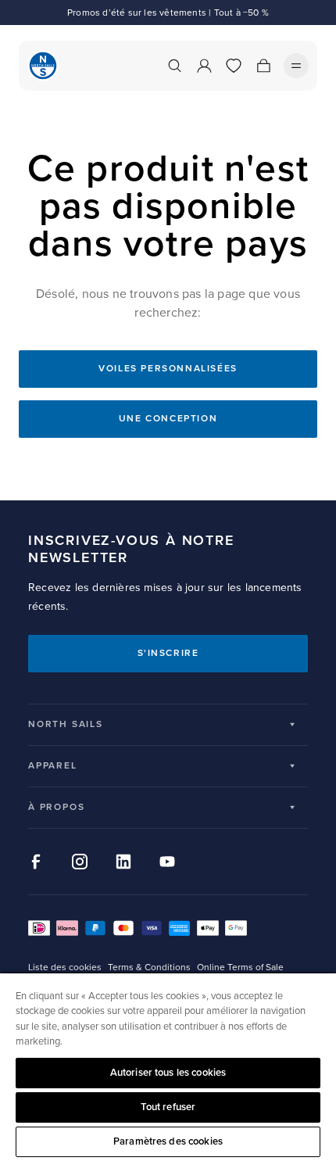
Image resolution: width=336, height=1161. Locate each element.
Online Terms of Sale (240, 967)
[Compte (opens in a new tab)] (204, 65)
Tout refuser (168, 1107)
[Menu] (296, 65)
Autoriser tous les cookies (168, 1072)
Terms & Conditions (149, 967)
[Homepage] (43, 65)
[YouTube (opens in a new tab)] (167, 861)
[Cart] (263, 65)
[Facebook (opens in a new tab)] (36, 861)
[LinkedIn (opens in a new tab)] (123, 861)
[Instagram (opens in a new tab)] (80, 861)
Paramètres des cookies (168, 1141)
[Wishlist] (233, 65)
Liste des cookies (65, 967)
